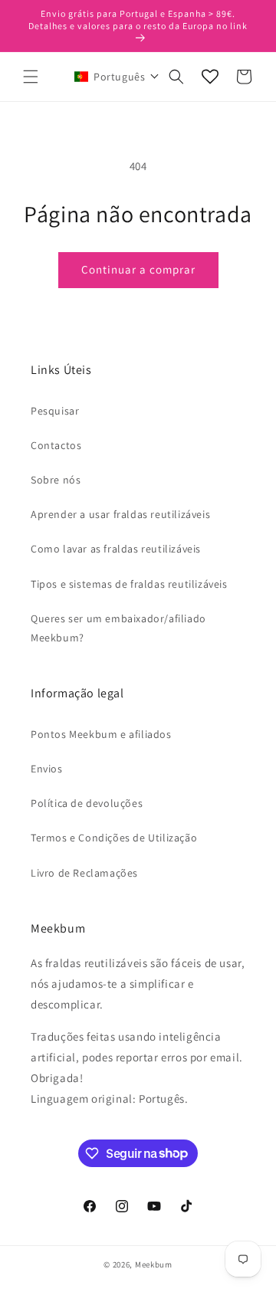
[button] (31, 76)
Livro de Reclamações (84, 873)
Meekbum (153, 1264)
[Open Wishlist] (210, 76)
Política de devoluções (87, 803)
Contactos (56, 445)
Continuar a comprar (138, 269)
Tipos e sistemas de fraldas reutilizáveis (129, 584)
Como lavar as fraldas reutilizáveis (116, 549)
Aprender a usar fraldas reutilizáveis (120, 514)
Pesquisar (55, 411)
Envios (47, 769)
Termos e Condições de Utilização (114, 837)
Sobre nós (55, 480)
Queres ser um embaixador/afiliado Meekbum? (118, 628)
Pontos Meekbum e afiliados (101, 734)
